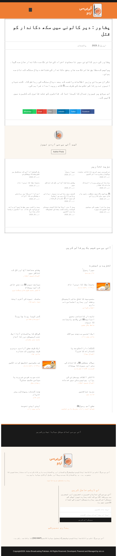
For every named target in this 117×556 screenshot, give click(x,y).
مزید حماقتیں (86, 391)
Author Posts (58, 152)
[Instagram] (41, 439)
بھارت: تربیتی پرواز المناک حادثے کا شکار (96, 184)
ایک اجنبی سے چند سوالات (80, 333)
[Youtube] (62, 439)
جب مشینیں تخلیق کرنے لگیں (24, 362)
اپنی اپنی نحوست (30, 406)
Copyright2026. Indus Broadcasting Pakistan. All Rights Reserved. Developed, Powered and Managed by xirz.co (58, 551)
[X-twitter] (69, 439)
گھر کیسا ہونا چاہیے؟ (27, 316)
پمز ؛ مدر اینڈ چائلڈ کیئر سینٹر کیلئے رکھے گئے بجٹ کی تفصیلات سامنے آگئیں (59, 209)
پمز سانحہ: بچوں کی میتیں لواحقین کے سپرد (98, 208)
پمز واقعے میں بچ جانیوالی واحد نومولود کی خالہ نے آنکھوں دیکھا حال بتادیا (23, 209)
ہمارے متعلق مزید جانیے (58, 480)
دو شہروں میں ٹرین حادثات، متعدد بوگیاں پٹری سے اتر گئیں (94, 173)
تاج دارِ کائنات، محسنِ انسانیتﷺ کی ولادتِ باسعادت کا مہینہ (78, 319)
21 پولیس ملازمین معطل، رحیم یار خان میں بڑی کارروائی (94, 195)
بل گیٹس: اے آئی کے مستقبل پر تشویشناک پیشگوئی (26, 173)
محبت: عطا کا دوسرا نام (28, 183)
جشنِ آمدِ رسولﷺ (85, 406)
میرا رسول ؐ (70, 172)
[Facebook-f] (76, 439)
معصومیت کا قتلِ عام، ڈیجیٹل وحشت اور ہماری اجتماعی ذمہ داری (78, 302)
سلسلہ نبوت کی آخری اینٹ (25, 299)
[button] (30, 10)
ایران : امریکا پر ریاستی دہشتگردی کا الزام (27, 195)
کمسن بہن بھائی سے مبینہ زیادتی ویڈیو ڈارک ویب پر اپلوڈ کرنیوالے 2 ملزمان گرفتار (59, 196)
